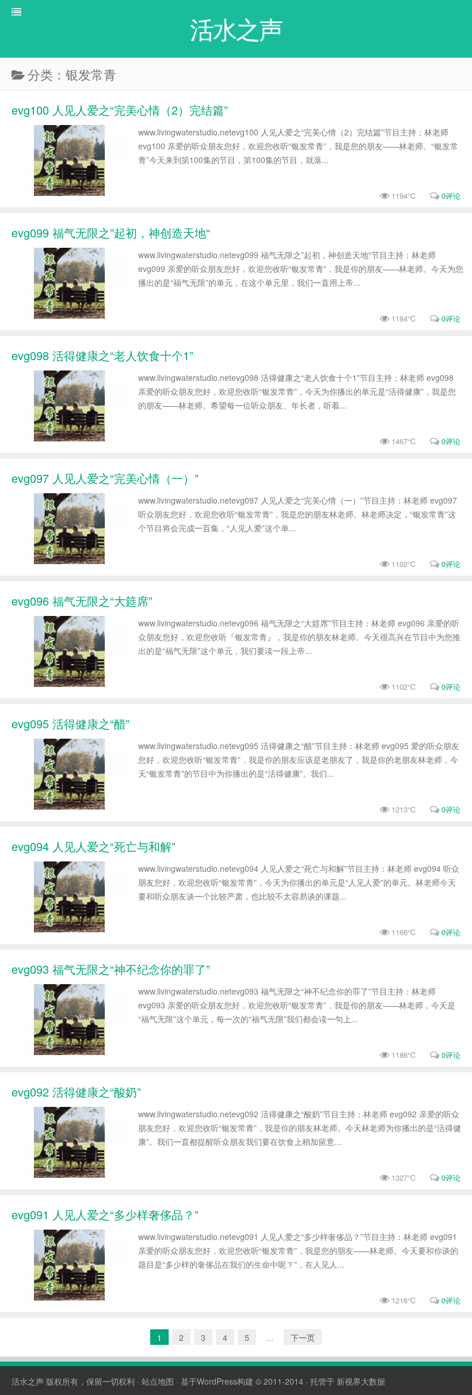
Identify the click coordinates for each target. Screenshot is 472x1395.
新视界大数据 (361, 1381)
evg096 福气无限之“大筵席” (82, 600)
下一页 (303, 1337)
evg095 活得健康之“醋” (71, 723)
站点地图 (158, 1381)
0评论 (450, 195)
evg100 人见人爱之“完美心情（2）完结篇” (120, 109)
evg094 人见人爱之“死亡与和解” (94, 846)
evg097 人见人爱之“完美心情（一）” (105, 478)
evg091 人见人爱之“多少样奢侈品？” (105, 1214)
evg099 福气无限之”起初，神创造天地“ (111, 232)
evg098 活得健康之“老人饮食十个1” (102, 355)
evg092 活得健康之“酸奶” (76, 1091)
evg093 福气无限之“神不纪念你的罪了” (111, 969)
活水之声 (28, 1381)
